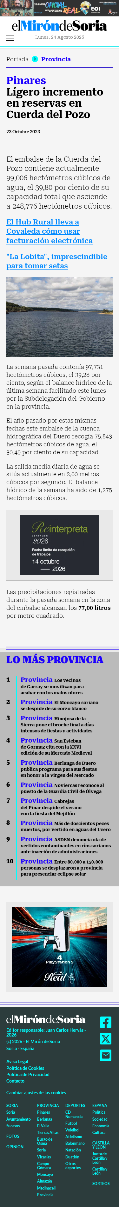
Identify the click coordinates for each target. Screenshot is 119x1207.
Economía (100, 1126)
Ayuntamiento (18, 1119)
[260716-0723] (59, 946)
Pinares (26, 81)
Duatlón (72, 1157)
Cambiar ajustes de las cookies (36, 1092)
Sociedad (100, 1119)
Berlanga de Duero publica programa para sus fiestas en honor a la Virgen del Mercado (59, 769)
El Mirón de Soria (59, 27)
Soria (12, 1105)
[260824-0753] (59, 7)
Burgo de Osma (44, 1141)
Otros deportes (73, 1165)
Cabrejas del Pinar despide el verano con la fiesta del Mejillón (51, 807)
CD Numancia (74, 1114)
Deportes (75, 1105)
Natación (73, 1150)
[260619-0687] (59, 544)
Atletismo (73, 1136)
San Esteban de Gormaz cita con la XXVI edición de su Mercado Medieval (56, 747)
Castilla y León (101, 1145)
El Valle (43, 1126)
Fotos (12, 1136)
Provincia (56, 59)
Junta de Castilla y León (99, 1157)
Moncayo (45, 1174)
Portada (17, 59)
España (99, 1105)
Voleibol (72, 1130)
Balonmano (75, 1143)
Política (98, 1112)
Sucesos (13, 1126)
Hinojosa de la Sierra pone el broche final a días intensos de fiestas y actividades (57, 725)
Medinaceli (46, 1188)
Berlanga (44, 1119)
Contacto (15, 1081)
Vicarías (44, 1157)
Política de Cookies (25, 1068)
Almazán (44, 1181)
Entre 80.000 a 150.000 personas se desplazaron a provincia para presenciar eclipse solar (62, 868)
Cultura (98, 1132)
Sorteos (100, 1183)
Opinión (14, 1146)
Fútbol (71, 1123)
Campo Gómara (44, 1165)
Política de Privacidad (28, 1074)
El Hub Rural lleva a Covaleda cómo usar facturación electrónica (49, 231)
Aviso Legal (17, 1061)
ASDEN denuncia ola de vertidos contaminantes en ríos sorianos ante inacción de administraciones (66, 846)
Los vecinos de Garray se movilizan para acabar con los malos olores (52, 686)
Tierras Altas (47, 1132)
